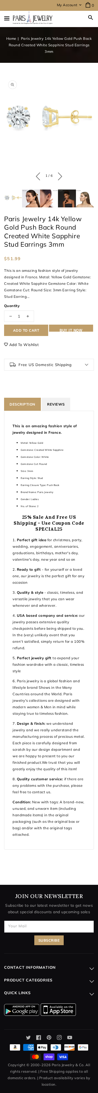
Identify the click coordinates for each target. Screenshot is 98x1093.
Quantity (12, 306)
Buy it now (71, 330)
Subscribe (49, 940)
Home (11, 38)
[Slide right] (58, 175)
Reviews (56, 404)
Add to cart (26, 330)
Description (22, 404)
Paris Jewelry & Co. (68, 1065)
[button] (90, 17)
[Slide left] (39, 175)
